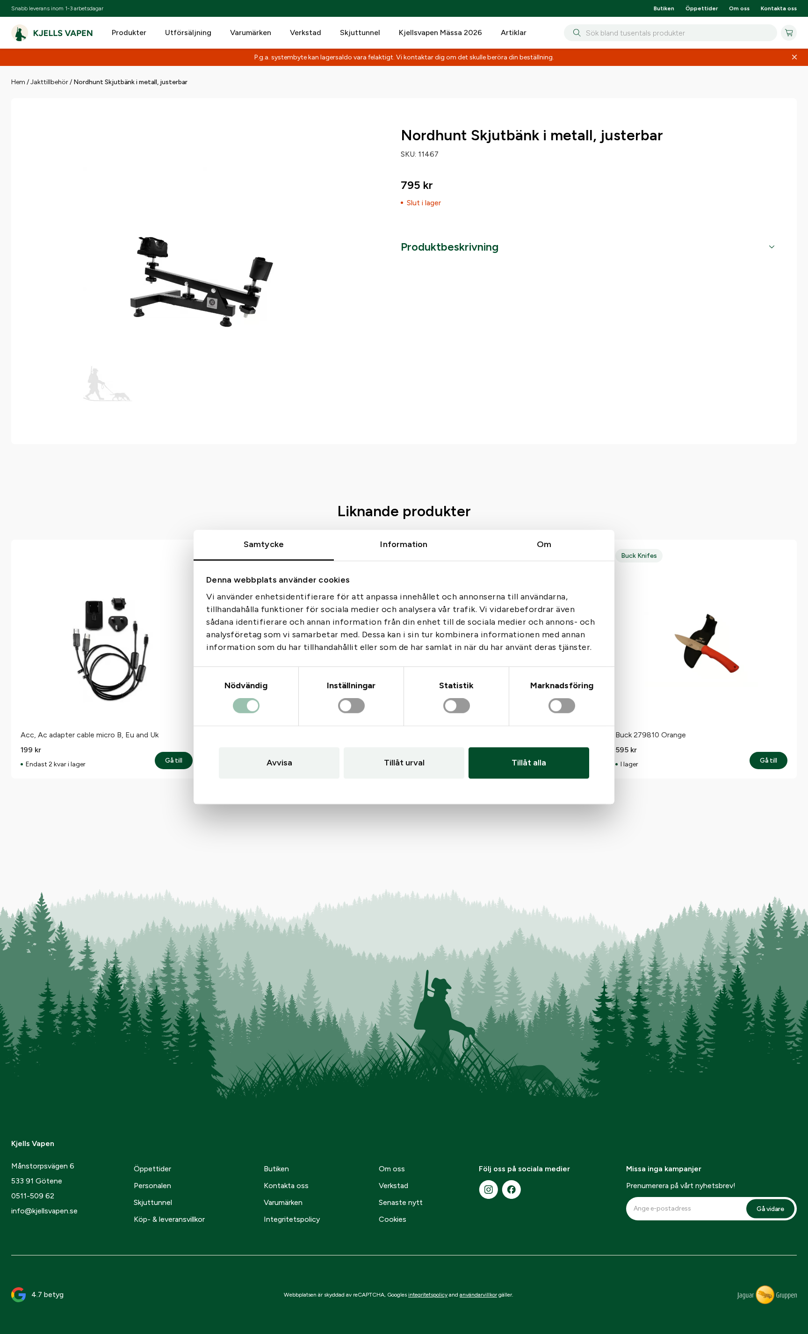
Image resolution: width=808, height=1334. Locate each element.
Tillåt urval (404, 762)
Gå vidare (770, 1208)
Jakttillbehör (49, 82)
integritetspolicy (427, 1294)
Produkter (129, 32)
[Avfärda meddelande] (794, 57)
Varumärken (250, 32)
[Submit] (575, 32)
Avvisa (279, 762)
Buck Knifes (639, 556)
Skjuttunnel (360, 32)
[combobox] (670, 32)
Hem (18, 82)
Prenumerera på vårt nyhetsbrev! (681, 1185)
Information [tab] (403, 544)
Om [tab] (544, 544)
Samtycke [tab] (264, 544)
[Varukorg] (789, 33)
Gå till (179, 761)
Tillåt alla (529, 762)
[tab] (587, 246)
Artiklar (514, 32)
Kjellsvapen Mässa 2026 (440, 32)
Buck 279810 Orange (650, 734)
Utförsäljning (188, 32)
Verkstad (305, 32)
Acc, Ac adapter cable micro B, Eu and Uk (90, 734)
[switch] (351, 706)
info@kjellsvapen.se (44, 1210)
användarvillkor (478, 1294)
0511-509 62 (32, 1195)
